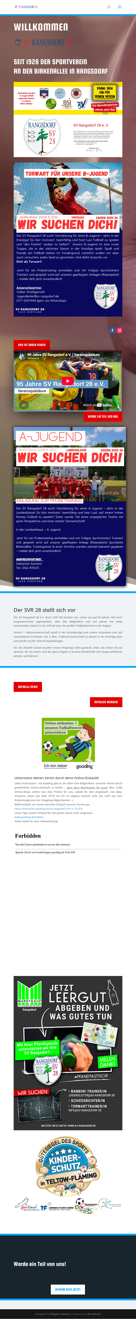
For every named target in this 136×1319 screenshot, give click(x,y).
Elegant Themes (60, 1314)
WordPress (94, 1314)
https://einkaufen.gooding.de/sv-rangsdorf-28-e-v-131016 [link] (49, 808)
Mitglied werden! (106, 702)
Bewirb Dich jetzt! (68, 1289)
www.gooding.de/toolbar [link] (29, 817)
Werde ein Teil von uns (103, 416)
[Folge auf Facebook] (112, 330)
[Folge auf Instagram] (119, 330)
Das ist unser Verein (32, 345)
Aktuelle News (28, 687)
